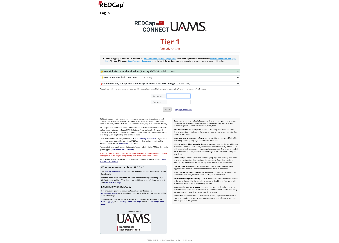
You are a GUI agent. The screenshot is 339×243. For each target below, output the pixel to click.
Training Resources (126, 143)
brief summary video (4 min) (146, 138)
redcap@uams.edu (109, 193)
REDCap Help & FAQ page (130, 202)
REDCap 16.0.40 (152, 240)
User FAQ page (107, 202)
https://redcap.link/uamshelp (140, 61)
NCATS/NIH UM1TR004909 (122, 149)
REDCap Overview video (114, 171)
